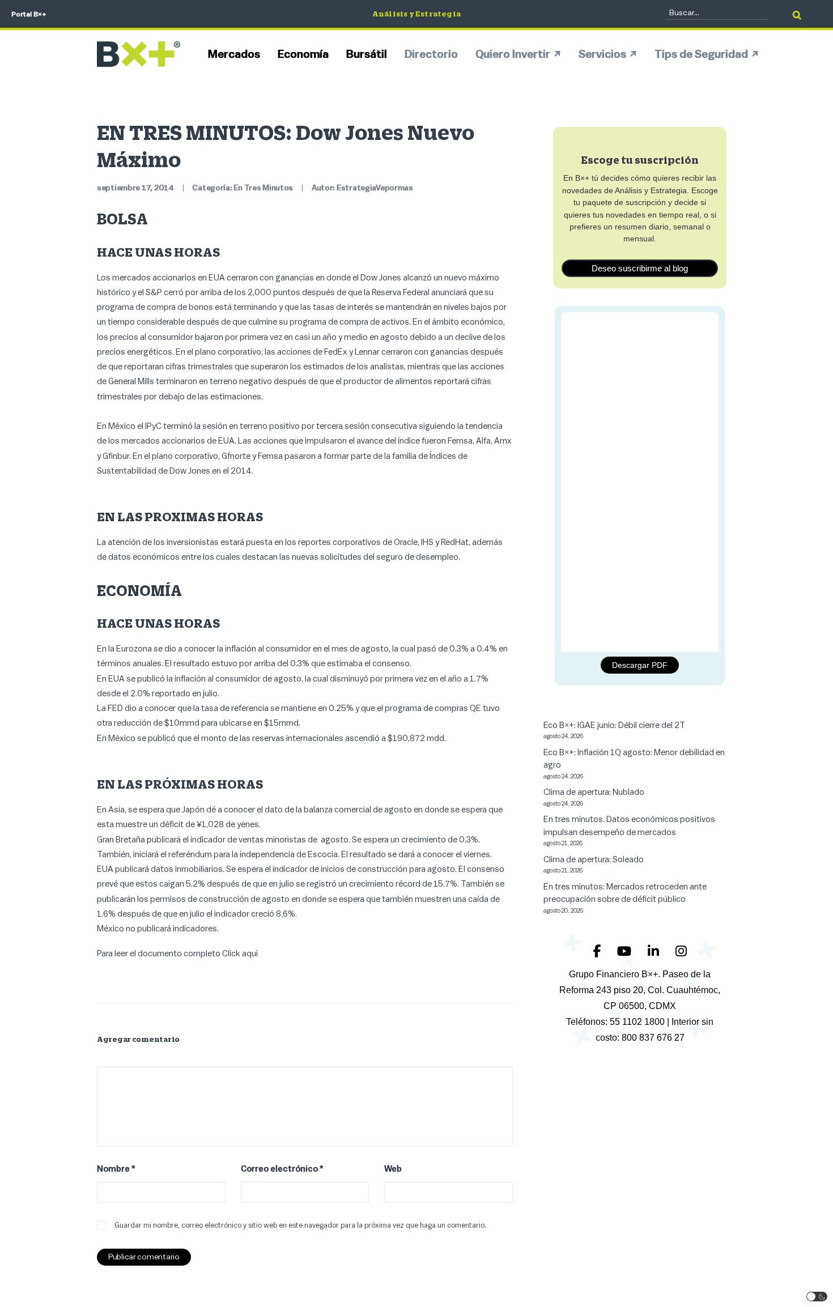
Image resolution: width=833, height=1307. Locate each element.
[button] (817, 1296)
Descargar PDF (640, 665)
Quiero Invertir (512, 54)
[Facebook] (598, 951)
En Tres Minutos (263, 188)
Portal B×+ (28, 14)
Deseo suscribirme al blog (640, 268)
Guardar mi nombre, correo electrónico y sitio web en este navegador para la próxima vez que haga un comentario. (300, 1225)
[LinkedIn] (655, 951)
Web (393, 1169)
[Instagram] (681, 951)
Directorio (431, 54)
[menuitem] (238, 54)
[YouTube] (625, 951)
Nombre (116, 1169)
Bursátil (366, 54)
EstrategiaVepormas (375, 188)
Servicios (602, 54)
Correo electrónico (282, 1169)
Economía (303, 54)
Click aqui (240, 954)
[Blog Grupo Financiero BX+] (138, 54)
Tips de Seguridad (701, 54)
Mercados (234, 54)
